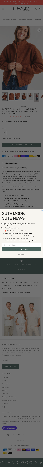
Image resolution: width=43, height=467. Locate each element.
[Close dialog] (41, 210)
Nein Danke (21, 254)
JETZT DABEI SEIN (22, 249)
